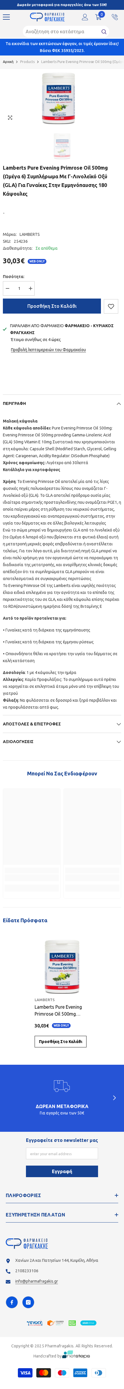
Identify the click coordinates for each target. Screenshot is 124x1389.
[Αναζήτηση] (66, 31)
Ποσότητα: (13, 276)
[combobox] (61, 31)
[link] (32, 877)
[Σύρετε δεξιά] (114, 1098)
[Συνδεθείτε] (85, 17)
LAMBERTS (30, 234)
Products (27, 62)
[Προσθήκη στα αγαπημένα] (111, 306)
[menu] (6, 17)
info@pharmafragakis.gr (36, 1281)
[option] (58, 96)
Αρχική (8, 62)
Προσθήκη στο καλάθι (52, 306)
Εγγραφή (62, 1171)
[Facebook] (12, 1302)
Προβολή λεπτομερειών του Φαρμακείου (48, 349)
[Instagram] (28, 1302)
